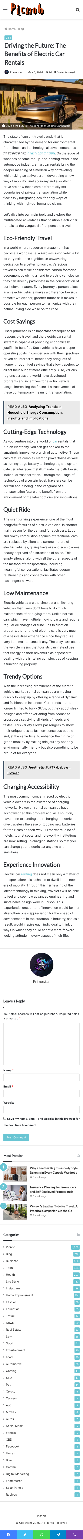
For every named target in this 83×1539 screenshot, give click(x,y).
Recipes (11, 1494)
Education (13, 1309)
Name (8, 1070)
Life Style (12, 1281)
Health (10, 1274)
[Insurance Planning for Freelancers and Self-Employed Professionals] (15, 1193)
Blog (21, 29)
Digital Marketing (17, 1474)
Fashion (11, 1302)
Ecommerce (14, 1481)
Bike (9, 1460)
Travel (10, 1316)
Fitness (11, 1432)
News (10, 1322)
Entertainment (15, 1350)
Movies (11, 1412)
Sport (9, 1343)
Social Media (14, 1426)
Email (8, 1086)
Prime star (16, 72)
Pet (8, 1384)
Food (9, 1357)
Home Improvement (19, 1295)
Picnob (10, 1247)
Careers (11, 1398)
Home (11, 29)
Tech (9, 1267)
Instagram (13, 1288)
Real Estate (13, 1329)
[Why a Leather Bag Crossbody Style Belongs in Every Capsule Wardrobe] (15, 1174)
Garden (11, 1467)
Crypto (10, 1391)
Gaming (11, 1371)
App (8, 1405)
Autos (10, 1419)
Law (9, 1336)
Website (8, 1102)
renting (26, 874)
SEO (9, 1377)
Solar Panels (14, 1487)
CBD (9, 1439)
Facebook (12, 1446)
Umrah (10, 1453)
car (55, 441)
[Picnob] (27, 9)
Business (12, 1261)
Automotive (14, 1364)
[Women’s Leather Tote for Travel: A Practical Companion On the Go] (15, 1212)
